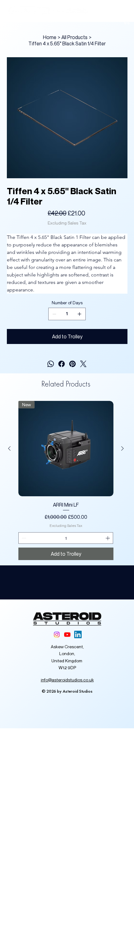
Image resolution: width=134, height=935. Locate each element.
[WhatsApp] (50, 364)
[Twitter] (83, 364)
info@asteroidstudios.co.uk (67, 679)
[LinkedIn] (78, 634)
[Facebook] (61, 364)
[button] (127, 20)
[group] (66, 480)
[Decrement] (23, 538)
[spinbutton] (65, 538)
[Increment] (108, 538)
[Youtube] (67, 634)
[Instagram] (56, 634)
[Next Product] (122, 448)
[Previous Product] (9, 448)
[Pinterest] (72, 364)
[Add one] (79, 314)
